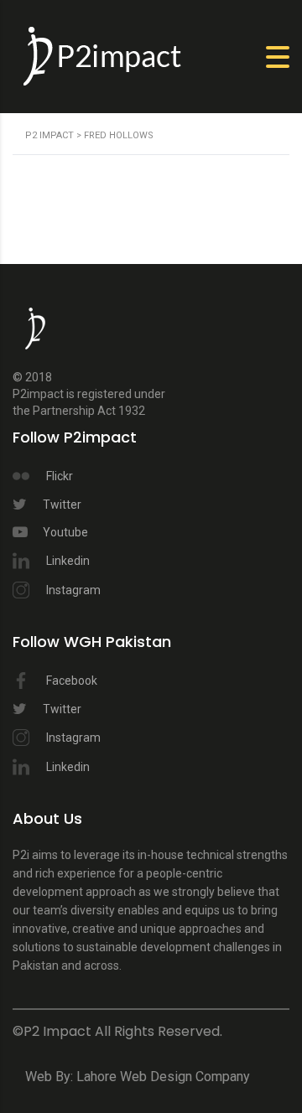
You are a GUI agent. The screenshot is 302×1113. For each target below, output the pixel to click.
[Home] (105, 56)
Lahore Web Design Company (163, 1077)
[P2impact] (35, 336)
